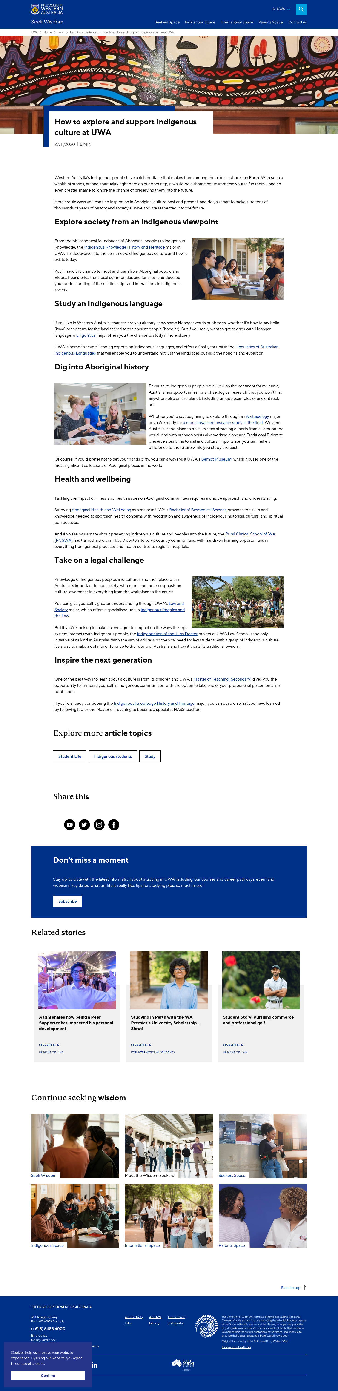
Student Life (49, 1045)
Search (301, 9)
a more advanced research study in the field (223, 422)
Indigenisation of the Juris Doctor (167, 634)
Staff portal (175, 1323)
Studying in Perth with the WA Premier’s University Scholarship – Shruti (165, 1023)
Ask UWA (155, 1317)
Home (48, 32)
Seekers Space (167, 22)
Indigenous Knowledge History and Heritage (124, 247)
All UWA (278, 8)
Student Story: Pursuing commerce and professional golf (258, 1020)
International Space (237, 22)
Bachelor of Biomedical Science (198, 510)
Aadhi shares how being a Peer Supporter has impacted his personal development (76, 1023)
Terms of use (176, 1317)
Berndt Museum (216, 459)
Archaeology (258, 416)
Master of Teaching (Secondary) (222, 679)
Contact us (297, 22)
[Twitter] (84, 824)
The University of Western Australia (61, 1307)
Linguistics (86, 335)
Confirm (48, 1375)
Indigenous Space (200, 22)
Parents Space (271, 22)
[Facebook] (113, 824)
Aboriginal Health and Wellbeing (101, 510)
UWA (34, 32)
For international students (153, 1052)
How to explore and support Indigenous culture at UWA (138, 32)
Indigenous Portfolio (236, 1347)
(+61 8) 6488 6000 (48, 1328)
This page (37, 1383)
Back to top (291, 1287)
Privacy (154, 1323)
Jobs (128, 1323)
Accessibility (134, 1317)
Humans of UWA (51, 1052)
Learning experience (83, 32)
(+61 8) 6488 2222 (43, 1340)
